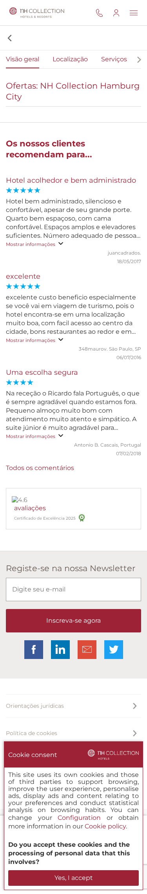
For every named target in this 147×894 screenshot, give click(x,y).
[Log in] (121, 12)
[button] (8, 37)
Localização (70, 59)
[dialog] (73, 815)
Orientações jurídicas (35, 705)
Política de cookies (31, 733)
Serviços (114, 59)
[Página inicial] (35, 12)
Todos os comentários (40, 468)
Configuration (79, 817)
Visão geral (22, 59)
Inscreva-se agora (73, 620)
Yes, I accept (73, 878)
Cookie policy (105, 826)
